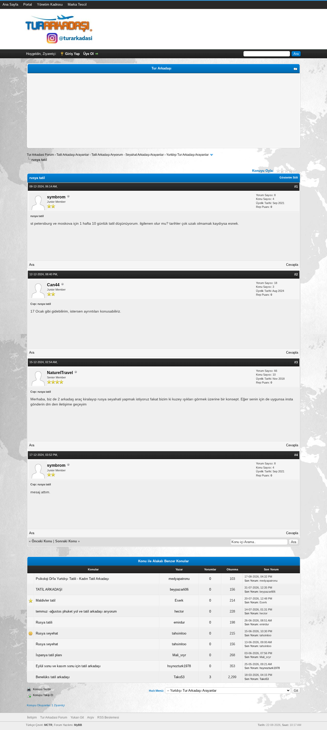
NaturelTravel (60, 372)
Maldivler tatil (45, 600)
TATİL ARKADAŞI (49, 589)
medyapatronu (179, 579)
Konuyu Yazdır (42, 689)
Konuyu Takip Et (43, 695)
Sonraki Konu (66, 541)
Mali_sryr (179, 655)
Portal (27, 4)
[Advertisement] (164, 110)
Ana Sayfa (10, 4)
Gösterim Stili (288, 177)
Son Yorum (251, 580)
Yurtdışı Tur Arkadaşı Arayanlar (187, 155)
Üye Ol (88, 54)
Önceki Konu (42, 541)
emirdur (179, 622)
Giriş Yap (72, 54)
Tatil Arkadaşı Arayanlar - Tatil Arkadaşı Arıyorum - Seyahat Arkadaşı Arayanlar (110, 155)
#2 (296, 274)
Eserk (179, 600)
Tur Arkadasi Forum (40, 155)
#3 (296, 362)
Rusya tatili (44, 622)
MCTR (48, 724)
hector (179, 611)
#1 (296, 186)
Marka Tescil (77, 4)
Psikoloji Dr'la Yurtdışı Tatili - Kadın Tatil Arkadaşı (72, 579)
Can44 (53, 285)
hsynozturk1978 (179, 666)
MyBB (78, 724)
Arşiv (90, 717)
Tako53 (179, 677)
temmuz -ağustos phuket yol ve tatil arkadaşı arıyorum (76, 611)
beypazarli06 (179, 589)
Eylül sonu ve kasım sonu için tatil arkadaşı (68, 666)
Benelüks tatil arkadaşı (53, 677)
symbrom (56, 197)
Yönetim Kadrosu (50, 4)
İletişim (32, 717)
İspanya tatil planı (49, 655)
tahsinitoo (179, 633)
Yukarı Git (77, 717)
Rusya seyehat (47, 633)
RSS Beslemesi (108, 717)
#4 (296, 455)
